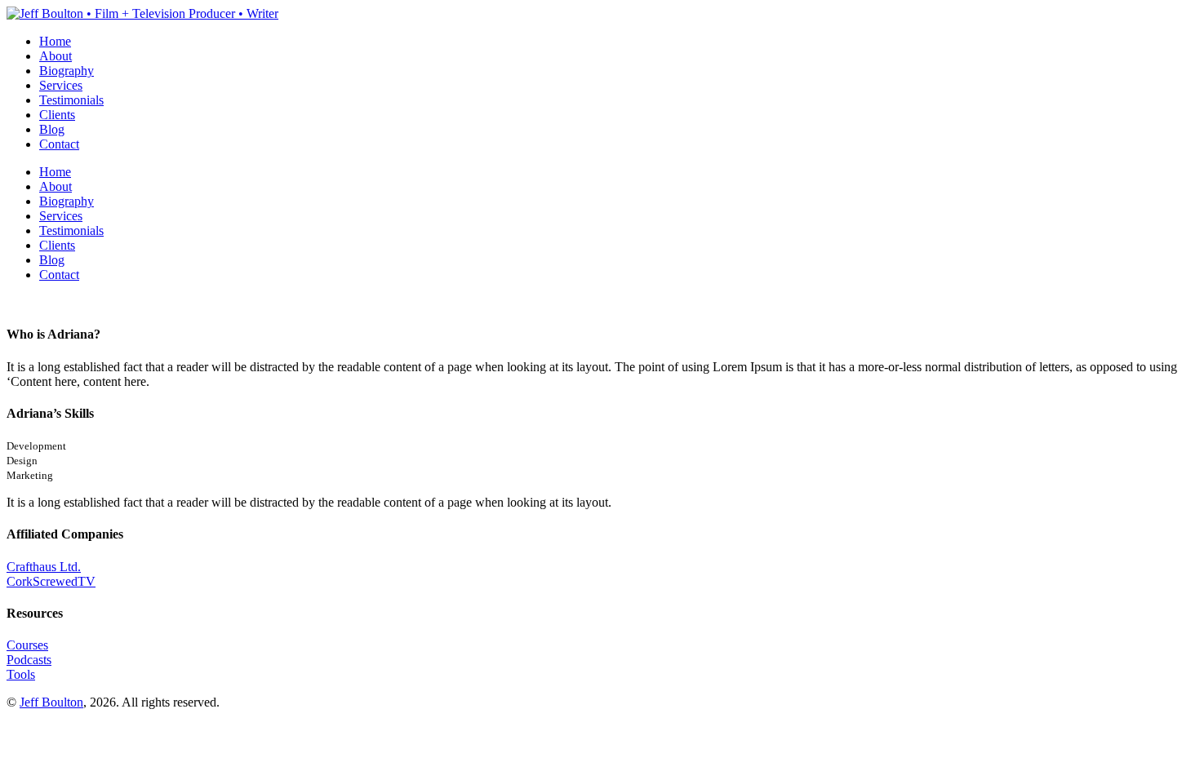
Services (60, 85)
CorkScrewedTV (51, 581)
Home (55, 41)
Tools (21, 674)
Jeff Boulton (51, 702)
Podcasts (29, 660)
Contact (59, 144)
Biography (66, 71)
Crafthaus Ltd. (44, 567)
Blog (51, 129)
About (55, 56)
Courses (27, 645)
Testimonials (71, 100)
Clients (57, 115)
